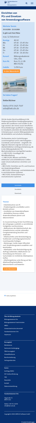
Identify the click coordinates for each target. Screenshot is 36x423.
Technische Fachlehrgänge (11, 348)
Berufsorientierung (9, 357)
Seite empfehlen (11, 296)
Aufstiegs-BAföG (9, 371)
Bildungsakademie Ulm (11, 319)
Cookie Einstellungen (28, 422)
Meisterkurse (8, 345)
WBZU (6, 325)
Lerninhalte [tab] (18, 185)
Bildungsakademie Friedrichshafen (14, 322)
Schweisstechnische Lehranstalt (13, 328)
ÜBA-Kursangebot (9, 351)
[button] (26, 3)
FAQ (5, 377)
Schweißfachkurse (9, 354)
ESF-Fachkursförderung (11, 374)
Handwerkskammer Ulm (11, 331)
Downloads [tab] (18, 193)
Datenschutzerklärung (10, 386)
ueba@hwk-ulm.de (11, 108)
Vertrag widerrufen (9, 360)
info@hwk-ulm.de (9, 406)
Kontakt (6, 383)
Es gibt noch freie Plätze (11, 33)
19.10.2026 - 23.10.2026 (11, 29)
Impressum (7, 334)
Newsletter (7, 380)
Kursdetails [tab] (18, 189)
